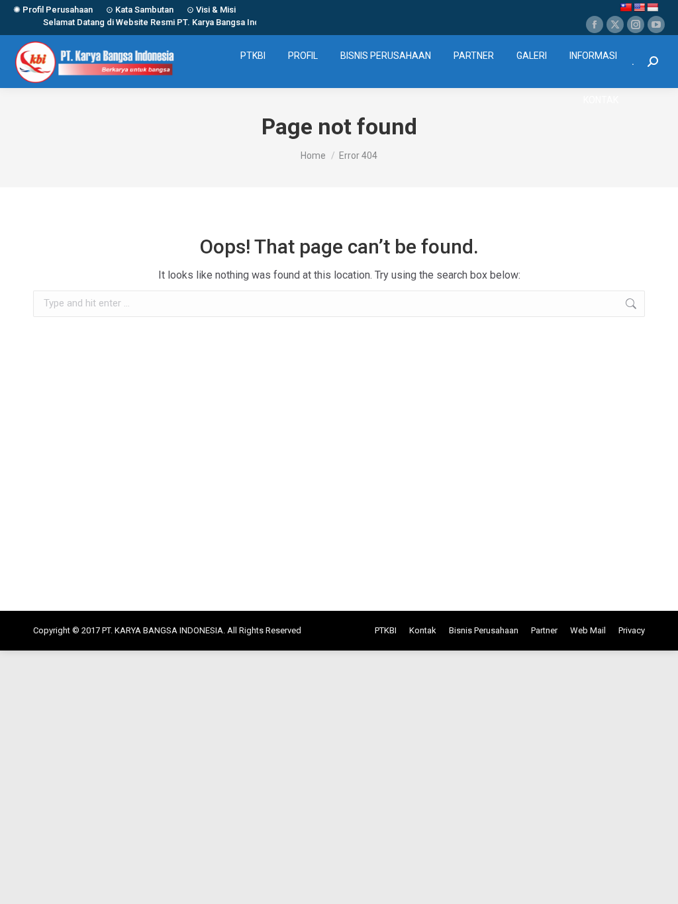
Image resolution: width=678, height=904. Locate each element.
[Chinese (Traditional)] (626, 7)
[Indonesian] (652, 7)
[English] (639, 7)
